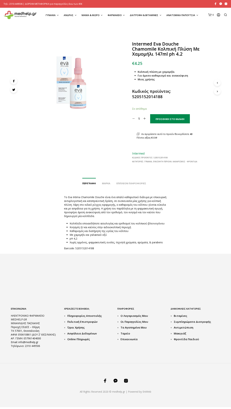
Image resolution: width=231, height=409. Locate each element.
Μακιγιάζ (180, 333)
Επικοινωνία (129, 339)
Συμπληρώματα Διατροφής (192, 321)
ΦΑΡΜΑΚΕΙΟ (115, 15)
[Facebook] (13, 80)
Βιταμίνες (180, 316)
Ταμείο (125, 333)
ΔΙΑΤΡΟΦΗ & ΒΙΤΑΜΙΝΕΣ (144, 15)
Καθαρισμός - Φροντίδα (185, 161)
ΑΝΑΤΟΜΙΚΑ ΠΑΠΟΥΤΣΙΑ (180, 15)
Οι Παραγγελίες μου (134, 321)
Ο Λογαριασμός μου (134, 316)
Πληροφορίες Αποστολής (84, 316)
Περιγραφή (89, 183)
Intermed (138, 153)
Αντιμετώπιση (183, 327)
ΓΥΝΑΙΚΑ (51, 15)
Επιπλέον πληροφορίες (131, 183)
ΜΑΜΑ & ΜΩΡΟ (90, 15)
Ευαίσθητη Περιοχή (162, 161)
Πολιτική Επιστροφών (82, 321)
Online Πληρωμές (78, 339)
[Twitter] (13, 89)
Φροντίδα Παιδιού (186, 339)
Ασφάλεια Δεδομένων (82, 333)
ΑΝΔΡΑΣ (68, 15)
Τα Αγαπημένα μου (134, 327)
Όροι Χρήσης (76, 327)
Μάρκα (106, 183)
